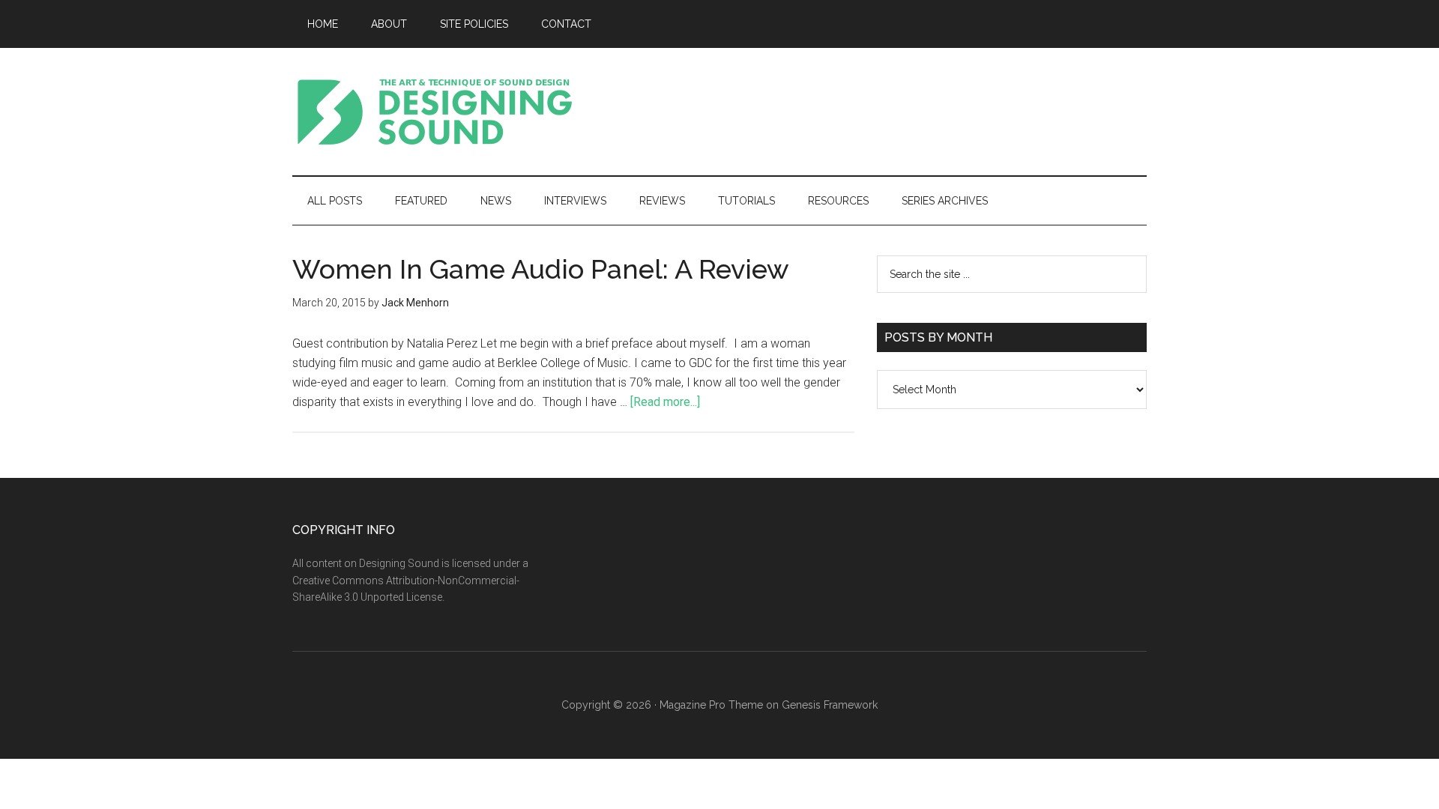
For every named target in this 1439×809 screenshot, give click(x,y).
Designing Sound (434, 111)
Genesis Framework (830, 705)
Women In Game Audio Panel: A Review (540, 269)
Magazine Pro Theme (711, 705)
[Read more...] (665, 402)
